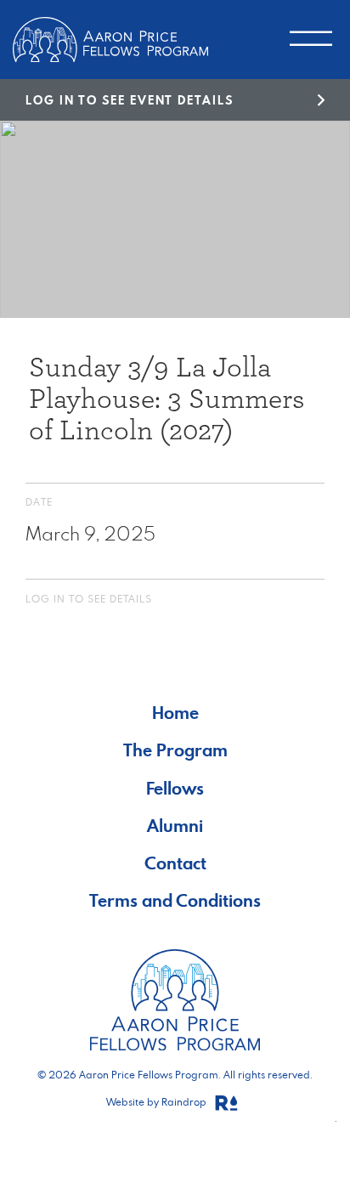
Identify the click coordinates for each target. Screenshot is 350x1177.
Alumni (175, 825)
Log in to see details (88, 598)
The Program (175, 750)
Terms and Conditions (175, 900)
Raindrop (185, 1102)
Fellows (175, 788)
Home (175, 712)
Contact (175, 863)
